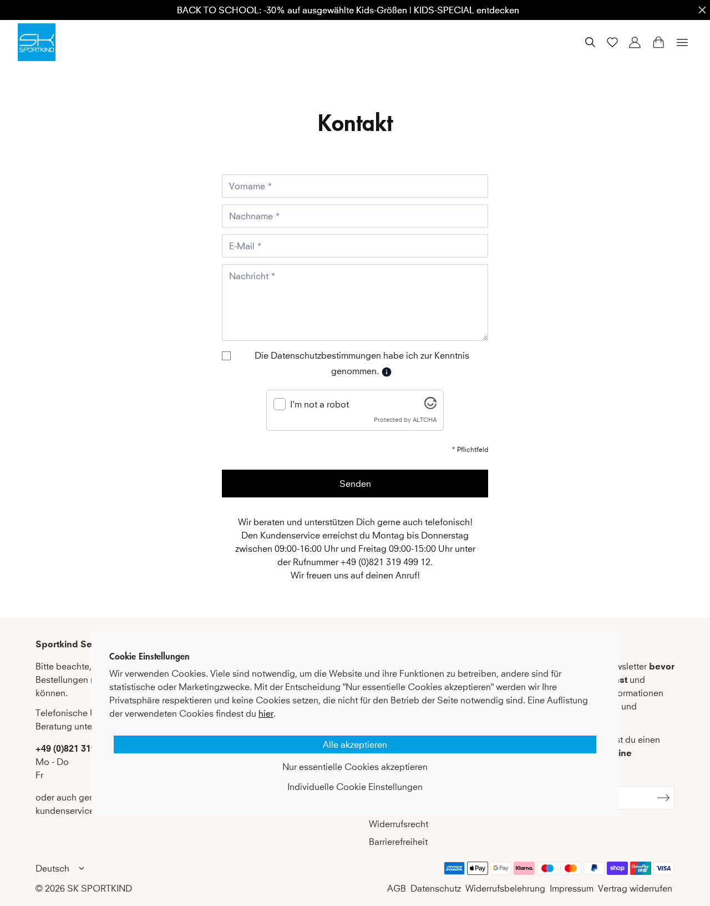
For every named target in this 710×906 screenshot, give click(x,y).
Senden (355, 483)
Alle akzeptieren (355, 744)
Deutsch (52, 868)
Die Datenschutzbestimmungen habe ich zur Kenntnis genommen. (362, 363)
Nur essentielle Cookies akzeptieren (355, 766)
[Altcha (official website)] (430, 405)
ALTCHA (425, 420)
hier (265, 713)
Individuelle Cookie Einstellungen (355, 786)
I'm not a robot (319, 404)
